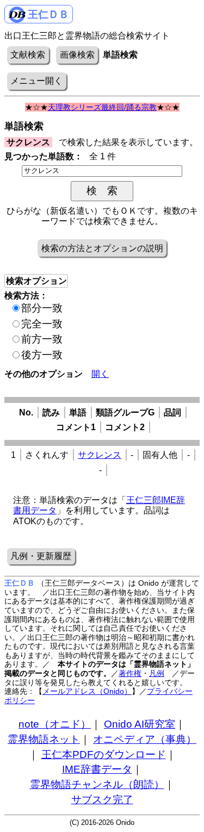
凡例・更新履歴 (40, 556)
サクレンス (99, 455)
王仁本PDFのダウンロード (103, 754)
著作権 (130, 673)
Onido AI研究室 (139, 724)
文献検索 (27, 54)
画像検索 (77, 54)
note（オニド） (54, 724)
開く (100, 373)
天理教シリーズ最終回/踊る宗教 (102, 107)
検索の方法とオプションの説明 (102, 248)
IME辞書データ (97, 769)
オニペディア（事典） (144, 739)
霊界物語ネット (44, 739)
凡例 (156, 673)
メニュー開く (36, 80)
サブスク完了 (102, 799)
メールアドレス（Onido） (87, 691)
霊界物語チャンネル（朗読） (97, 784)
